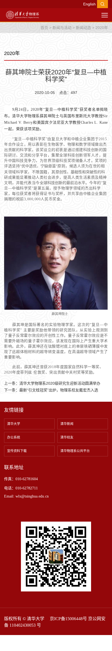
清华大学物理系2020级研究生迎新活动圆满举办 (59, 383)
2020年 (101, 27)
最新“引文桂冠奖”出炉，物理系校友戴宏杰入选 (58, 390)
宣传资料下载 (17, 451)
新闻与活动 (61, 27)
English (89, 4)
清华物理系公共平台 (75, 451)
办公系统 (13, 437)
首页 (44, 27)
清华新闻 (66, 424)
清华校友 (66, 437)
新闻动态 (83, 27)
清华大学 (13, 424)
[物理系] (22, 14)
